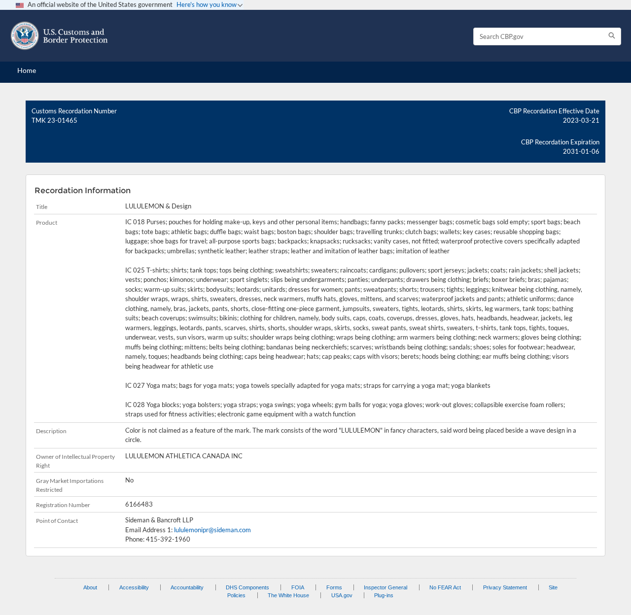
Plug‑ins (383, 595)
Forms (334, 587)
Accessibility (134, 587)
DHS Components (247, 587)
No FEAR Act (445, 587)
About (90, 587)
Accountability (187, 587)
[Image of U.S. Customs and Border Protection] (59, 36)
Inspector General (385, 587)
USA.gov (341, 595)
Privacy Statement (505, 587)
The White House (288, 595)
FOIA (297, 587)
